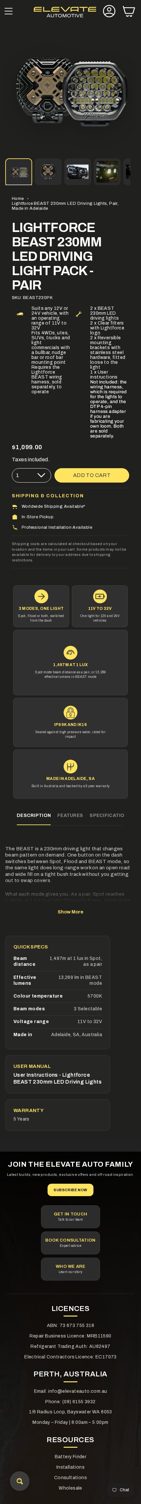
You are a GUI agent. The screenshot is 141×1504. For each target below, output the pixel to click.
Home (18, 198)
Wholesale (70, 1488)
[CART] (129, 12)
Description (34, 815)
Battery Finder (71, 1456)
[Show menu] (8, 12)
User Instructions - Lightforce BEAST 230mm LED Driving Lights (57, 1078)
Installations (70, 1467)
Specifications (110, 815)
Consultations (70, 1477)
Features (70, 815)
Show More (70, 911)
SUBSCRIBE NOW (70, 1190)
